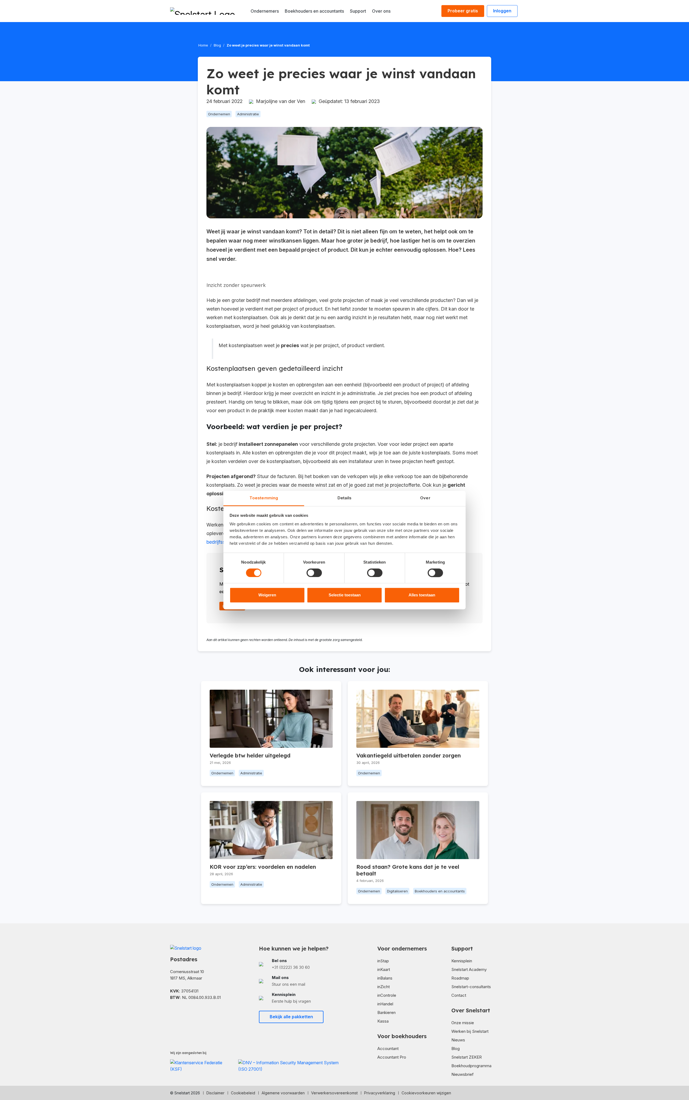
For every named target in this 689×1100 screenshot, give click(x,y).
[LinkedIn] (181, 1013)
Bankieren (386, 1012)
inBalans (384, 978)
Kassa (383, 1021)
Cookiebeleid (243, 1093)
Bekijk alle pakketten (291, 1016)
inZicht (383, 986)
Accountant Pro (391, 1057)
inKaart (383, 969)
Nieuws (458, 1039)
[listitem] (300, 964)
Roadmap (460, 978)
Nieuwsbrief (462, 1074)
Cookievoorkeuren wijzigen (426, 1093)
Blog (217, 45)
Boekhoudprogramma (471, 1065)
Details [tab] (345, 497)
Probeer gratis (463, 10)
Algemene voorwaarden (283, 1093)
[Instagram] (189, 1013)
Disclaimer (215, 1093)
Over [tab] (425, 497)
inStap (383, 960)
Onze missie (462, 1022)
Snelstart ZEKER (466, 1057)
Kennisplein (461, 960)
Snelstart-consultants (471, 986)
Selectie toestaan (345, 595)
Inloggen (502, 10)
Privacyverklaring (379, 1093)
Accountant (388, 1048)
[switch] (314, 572)
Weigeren (267, 595)
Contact (458, 995)
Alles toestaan (422, 595)
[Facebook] (172, 1013)
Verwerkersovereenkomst (334, 1093)
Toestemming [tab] (263, 497)
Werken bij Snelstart (469, 1031)
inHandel (385, 1003)
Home (203, 45)
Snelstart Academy (469, 969)
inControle (386, 995)
